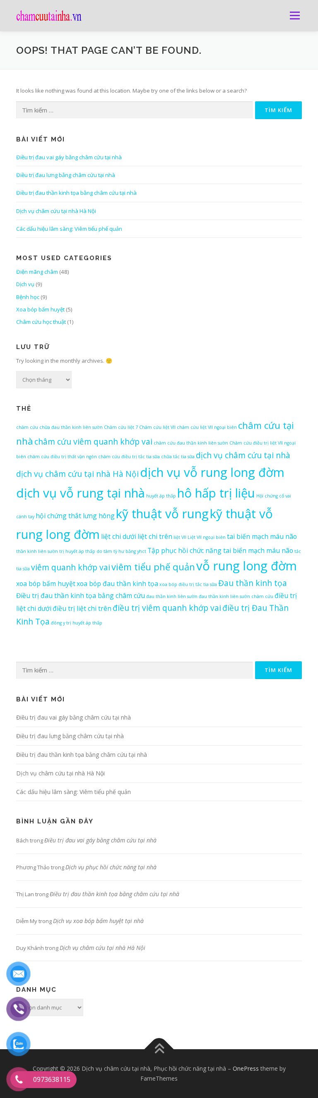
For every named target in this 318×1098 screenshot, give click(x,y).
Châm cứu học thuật (41, 321)
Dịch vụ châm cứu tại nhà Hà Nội (56, 211)
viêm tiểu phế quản (153, 566)
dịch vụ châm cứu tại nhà (243, 455)
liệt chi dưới (118, 536)
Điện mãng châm (37, 271)
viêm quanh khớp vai (70, 567)
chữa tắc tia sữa (178, 456)
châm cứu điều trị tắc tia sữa (129, 456)
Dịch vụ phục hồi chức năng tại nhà (111, 867)
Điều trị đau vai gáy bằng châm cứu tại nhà (69, 157)
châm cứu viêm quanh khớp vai (93, 441)
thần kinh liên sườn (37, 551)
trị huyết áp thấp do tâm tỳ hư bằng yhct (102, 551)
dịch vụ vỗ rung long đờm (212, 472)
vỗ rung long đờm (246, 565)
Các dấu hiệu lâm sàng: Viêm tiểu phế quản (69, 228)
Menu (294, 15)
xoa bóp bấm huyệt (45, 583)
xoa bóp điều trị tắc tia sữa (188, 584)
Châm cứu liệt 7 (121, 427)
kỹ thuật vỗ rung (162, 513)
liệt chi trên (154, 536)
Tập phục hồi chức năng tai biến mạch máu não (220, 550)
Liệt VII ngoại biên (207, 537)
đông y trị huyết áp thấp (76, 623)
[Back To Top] (159, 1049)
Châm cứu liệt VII (157, 427)
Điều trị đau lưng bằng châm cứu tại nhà (65, 175)
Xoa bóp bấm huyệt (40, 309)
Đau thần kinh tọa (252, 582)
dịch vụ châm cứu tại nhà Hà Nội (77, 473)
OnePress (246, 1068)
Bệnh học (27, 297)
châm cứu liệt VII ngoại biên (207, 427)
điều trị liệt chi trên (82, 608)
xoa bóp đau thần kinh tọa (117, 583)
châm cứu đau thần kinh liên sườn (191, 443)
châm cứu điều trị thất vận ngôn (62, 456)
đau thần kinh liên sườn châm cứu (236, 596)
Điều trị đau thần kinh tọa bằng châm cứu (80, 595)
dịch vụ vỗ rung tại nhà (80, 493)
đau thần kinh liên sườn (172, 596)
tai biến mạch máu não (262, 536)
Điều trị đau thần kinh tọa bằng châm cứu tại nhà (76, 192)
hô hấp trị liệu (216, 493)
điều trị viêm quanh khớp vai (167, 607)
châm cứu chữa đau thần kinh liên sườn (59, 427)
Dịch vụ (25, 284)
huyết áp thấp (161, 496)
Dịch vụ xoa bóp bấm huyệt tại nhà (98, 921)
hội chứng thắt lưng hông (75, 515)
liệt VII (179, 537)
